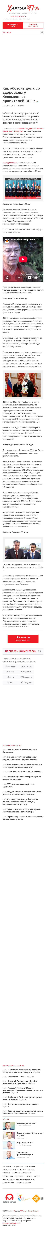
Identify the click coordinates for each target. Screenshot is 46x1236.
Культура (30, 1169)
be (21, 19)
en (28, 19)
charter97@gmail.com (11, 1223)
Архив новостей (11, 19)
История (6, 1173)
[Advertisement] (23, 61)
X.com (11, 672)
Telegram (27, 682)
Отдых (36, 1176)
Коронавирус (8, 1183)
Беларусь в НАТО (24, 1183)
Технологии (8, 1176)
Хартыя (23, 8)
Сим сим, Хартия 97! (33, 25)
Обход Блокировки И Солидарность (18, 1179)
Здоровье (20, 1176)
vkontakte (27, 672)
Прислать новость (18, 16)
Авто (29, 1176)
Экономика (30, 1166)
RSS (12, 682)
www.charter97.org (30, 1211)
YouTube (27, 666)
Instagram (27, 677)
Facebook (11, 666)
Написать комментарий (23, 651)
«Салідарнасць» (10, 163)
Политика (7, 1166)
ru (25, 19)
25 (37, 102)
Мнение (6, 1119)
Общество (18, 1166)
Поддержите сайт (13, 25)
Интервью (26, 1173)
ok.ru (11, 677)
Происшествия (9, 1169)
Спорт (21, 1169)
